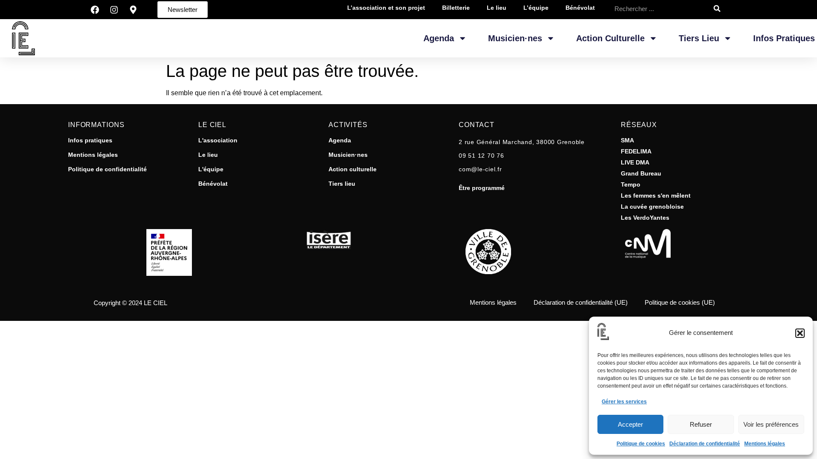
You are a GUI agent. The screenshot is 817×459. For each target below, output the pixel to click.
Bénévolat (213, 183)
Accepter (630, 424)
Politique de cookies (641, 444)
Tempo (630, 184)
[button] (800, 333)
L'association (217, 140)
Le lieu (208, 154)
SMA (627, 140)
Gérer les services (624, 402)
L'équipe (210, 169)
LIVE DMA (635, 162)
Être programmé (482, 187)
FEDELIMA (636, 151)
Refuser (701, 424)
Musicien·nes (515, 38)
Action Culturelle (610, 38)
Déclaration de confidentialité (704, 444)
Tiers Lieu (699, 38)
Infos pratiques (784, 38)
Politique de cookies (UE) (680, 302)
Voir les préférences (771, 424)
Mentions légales (764, 444)
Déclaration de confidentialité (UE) (581, 302)
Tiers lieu (342, 183)
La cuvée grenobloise (652, 206)
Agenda (438, 38)
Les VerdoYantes (645, 217)
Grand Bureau (641, 173)
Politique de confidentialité (107, 169)
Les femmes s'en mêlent (656, 195)
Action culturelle (353, 169)
